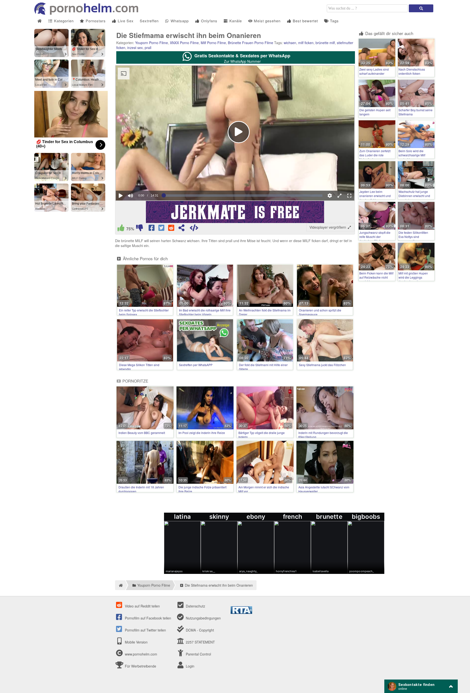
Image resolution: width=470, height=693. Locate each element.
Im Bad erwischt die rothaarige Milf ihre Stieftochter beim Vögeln (205, 312)
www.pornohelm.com (141, 654)
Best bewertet (305, 20)
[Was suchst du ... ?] (421, 8)
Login (189, 666)
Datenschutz (195, 606)
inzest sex (135, 47)
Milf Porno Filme (213, 42)
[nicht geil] (139, 228)
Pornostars (95, 20)
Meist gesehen (267, 20)
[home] (120, 585)
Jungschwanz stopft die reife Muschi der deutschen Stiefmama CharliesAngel (374, 238)
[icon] (39, 21)
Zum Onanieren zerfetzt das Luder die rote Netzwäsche (374, 155)
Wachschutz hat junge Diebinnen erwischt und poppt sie (414, 195)
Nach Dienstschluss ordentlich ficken (412, 71)
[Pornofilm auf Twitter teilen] (161, 228)
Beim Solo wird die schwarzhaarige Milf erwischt (412, 155)
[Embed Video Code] (193, 228)
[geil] (121, 228)
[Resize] (339, 195)
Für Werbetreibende (140, 666)
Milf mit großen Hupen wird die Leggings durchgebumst (413, 277)
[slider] (243, 195)
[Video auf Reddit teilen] (171, 228)
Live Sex (125, 20)
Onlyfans (208, 20)
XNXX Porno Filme (184, 42)
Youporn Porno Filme (151, 42)
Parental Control (198, 654)
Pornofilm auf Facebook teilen (147, 618)
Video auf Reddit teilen (142, 606)
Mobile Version (136, 642)
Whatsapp (179, 20)
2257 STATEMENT (200, 642)
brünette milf (325, 42)
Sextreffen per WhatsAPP (195, 365)
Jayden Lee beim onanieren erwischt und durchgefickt (375, 195)
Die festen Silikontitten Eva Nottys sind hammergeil (413, 236)
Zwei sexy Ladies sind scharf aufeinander (374, 71)
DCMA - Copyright (199, 630)
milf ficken (306, 42)
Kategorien (63, 20)
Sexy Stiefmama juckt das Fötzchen (322, 365)
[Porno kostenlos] (88, 13)
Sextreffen (149, 20)
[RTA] (241, 612)
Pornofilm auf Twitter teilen (145, 630)
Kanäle (235, 20)
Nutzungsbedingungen (203, 618)
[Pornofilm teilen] (181, 228)
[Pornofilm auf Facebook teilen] (152, 228)
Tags (334, 20)
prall (148, 47)
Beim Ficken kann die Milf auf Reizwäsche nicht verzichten (376, 277)
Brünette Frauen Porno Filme (250, 42)
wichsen (290, 42)
